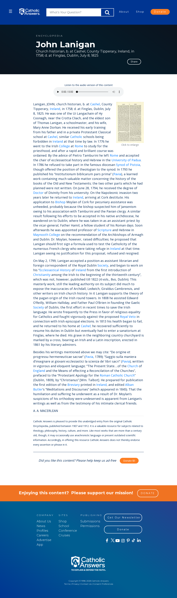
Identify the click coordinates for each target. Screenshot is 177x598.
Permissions (90, 526)
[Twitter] (112, 541)
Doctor (38, 193)
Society (102, 265)
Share (134, 61)
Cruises (64, 535)
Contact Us (86, 584)
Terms (67, 584)
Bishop (60, 202)
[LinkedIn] (138, 540)
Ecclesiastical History (55, 270)
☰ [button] (10, 11)
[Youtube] (117, 541)
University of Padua (126, 160)
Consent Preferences (103, 584)
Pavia (117, 174)
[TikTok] (133, 541)
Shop (140, 11)
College (64, 146)
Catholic (76, 137)
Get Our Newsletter (124, 517)
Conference (68, 531)
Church (132, 366)
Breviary (73, 385)
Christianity (41, 275)
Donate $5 (129, 460)
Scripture (104, 230)
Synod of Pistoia (128, 165)
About (124, 11)
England (39, 371)
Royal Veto (128, 317)
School (64, 526)
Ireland (55, 109)
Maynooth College (46, 235)
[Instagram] (122, 541)
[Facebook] (106, 541)
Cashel (95, 104)
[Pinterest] (128, 541)
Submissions (90, 521)
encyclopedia (49, 35)
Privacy (75, 584)
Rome (79, 146)
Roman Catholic (111, 375)
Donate (160, 11)
